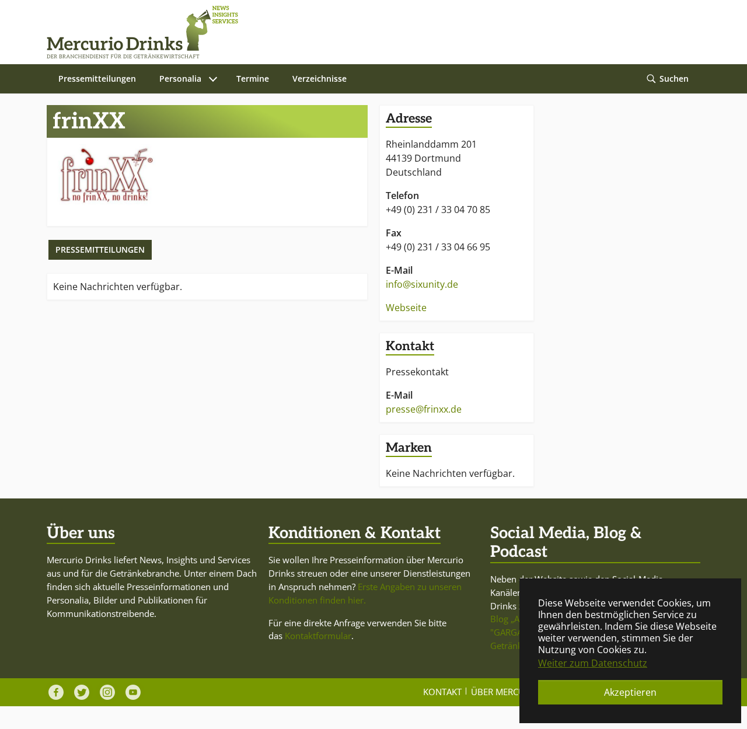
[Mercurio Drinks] (368, 32)
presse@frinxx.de (424, 409)
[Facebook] (56, 692)
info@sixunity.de (422, 284)
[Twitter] (81, 692)
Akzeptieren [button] (630, 692)
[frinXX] (104, 175)
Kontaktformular (318, 635)
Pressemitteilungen (100, 249)
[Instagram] (107, 692)
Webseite (406, 307)
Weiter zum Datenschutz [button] (592, 663)
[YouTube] (133, 692)
